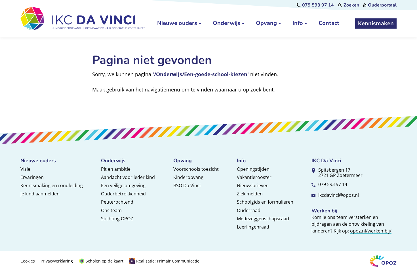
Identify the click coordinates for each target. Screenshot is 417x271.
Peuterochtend (117, 202)
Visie (25, 169)
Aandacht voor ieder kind (128, 177)
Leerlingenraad (253, 227)
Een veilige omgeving (123, 185)
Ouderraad (248, 210)
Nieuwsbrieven (253, 185)
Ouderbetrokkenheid (123, 194)
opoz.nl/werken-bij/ (370, 231)
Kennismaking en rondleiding (51, 185)
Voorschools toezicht (196, 169)
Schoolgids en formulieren (265, 202)
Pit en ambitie (115, 169)
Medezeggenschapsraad (263, 218)
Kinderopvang (188, 177)
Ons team (111, 210)
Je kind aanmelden (40, 194)
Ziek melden (250, 194)
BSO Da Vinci (187, 185)
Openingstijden (253, 169)
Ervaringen (32, 177)
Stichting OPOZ (117, 218)
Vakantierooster (254, 177)
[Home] (82, 18)
